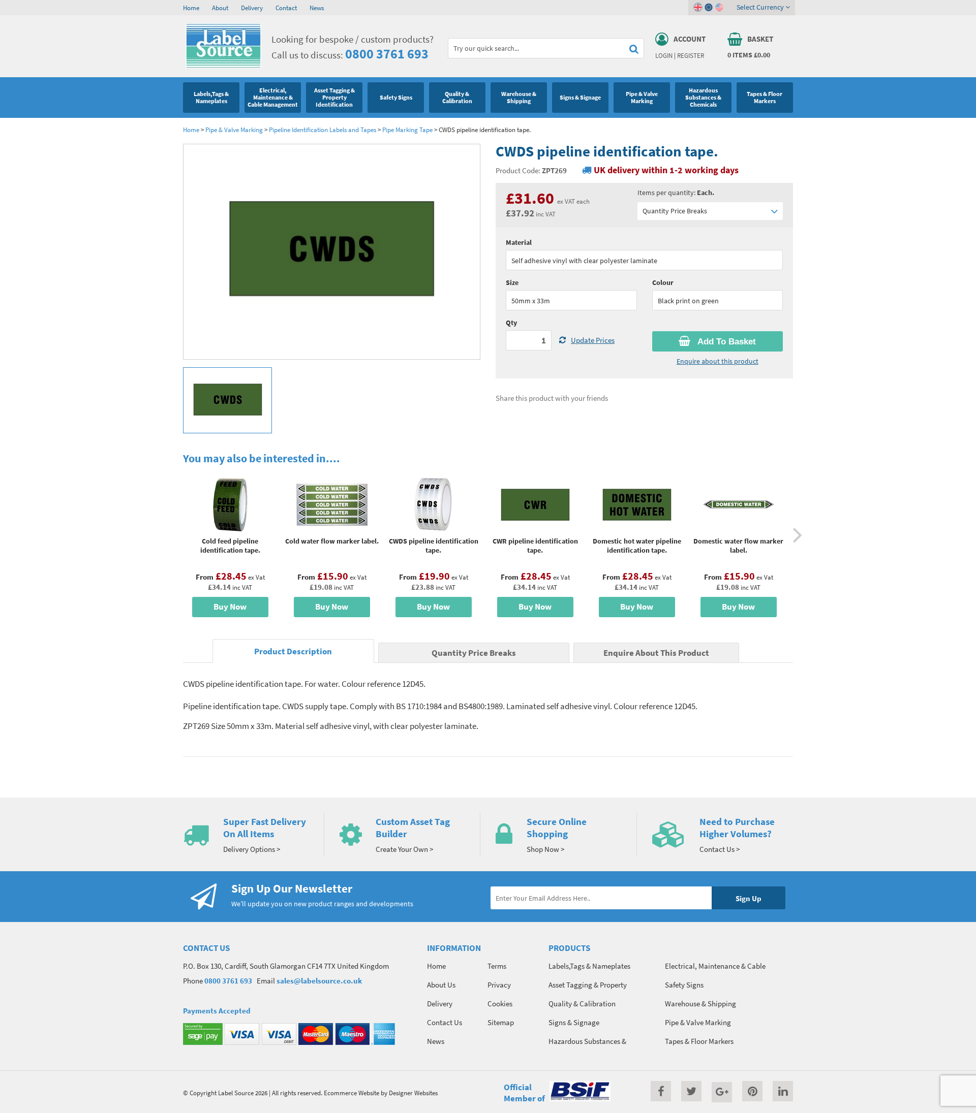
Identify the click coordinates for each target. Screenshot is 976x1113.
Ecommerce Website (351, 1093)
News (317, 8)
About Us (441, 985)
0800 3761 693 (387, 53)
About (220, 8)
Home (191, 8)
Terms (496, 966)
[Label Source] (223, 65)
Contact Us (444, 1022)
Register (690, 55)
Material (519, 242)
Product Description (293, 651)
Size (512, 282)
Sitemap (500, 1022)
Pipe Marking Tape (407, 129)
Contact (286, 8)
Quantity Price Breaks (675, 210)
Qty (511, 322)
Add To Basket (725, 341)
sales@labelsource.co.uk (319, 980)
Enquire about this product (717, 361)
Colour (663, 282)
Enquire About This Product (656, 653)
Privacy (499, 985)
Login (664, 55)
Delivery (252, 8)
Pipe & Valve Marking (234, 129)
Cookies (499, 1003)
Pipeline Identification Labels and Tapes (322, 129)
